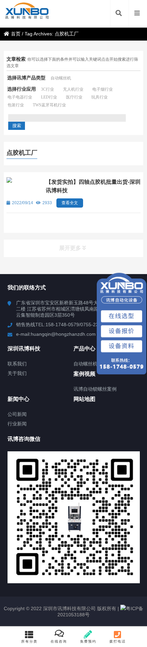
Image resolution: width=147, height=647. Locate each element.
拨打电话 (117, 641)
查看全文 (70, 202)
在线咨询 (59, 641)
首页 (16, 33)
